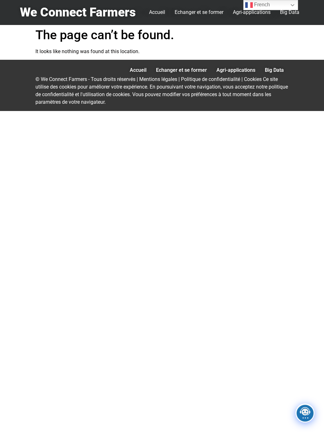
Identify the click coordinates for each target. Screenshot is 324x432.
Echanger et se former (199, 12)
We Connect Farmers (78, 12)
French (261, 4)
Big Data (289, 12)
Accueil (157, 12)
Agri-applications (252, 12)
